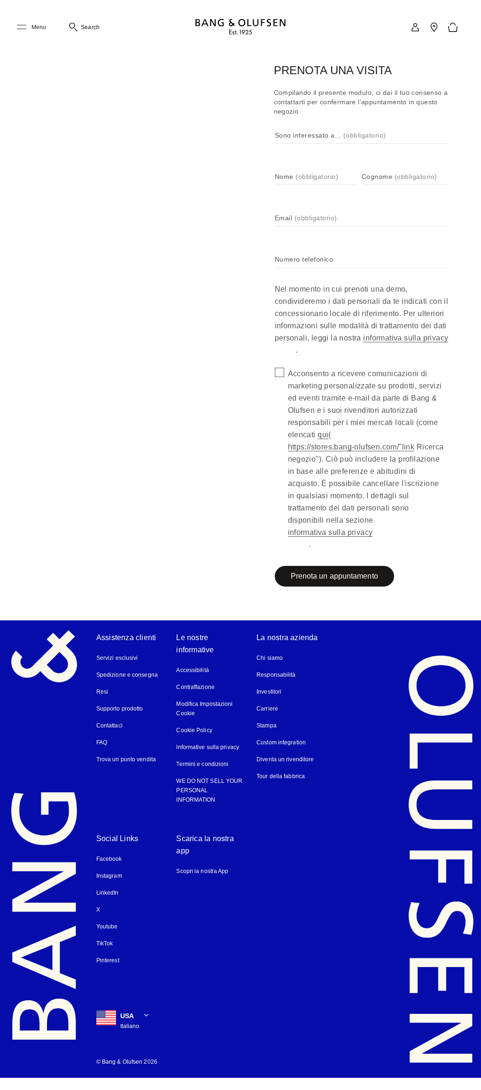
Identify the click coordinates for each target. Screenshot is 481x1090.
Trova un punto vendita (126, 759)
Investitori (268, 691)
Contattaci (109, 725)
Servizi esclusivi (117, 658)
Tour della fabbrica (280, 776)
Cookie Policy (194, 730)
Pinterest (107, 960)
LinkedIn (107, 892)
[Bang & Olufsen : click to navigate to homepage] (240, 27)
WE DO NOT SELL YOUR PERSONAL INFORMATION (209, 790)
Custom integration (281, 742)
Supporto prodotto (119, 708)
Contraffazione (195, 687)
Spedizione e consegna (127, 675)
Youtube (107, 926)
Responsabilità (275, 675)
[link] (415, 27)
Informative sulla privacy (207, 747)
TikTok (104, 943)
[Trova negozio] (434, 27)
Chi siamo (269, 658)
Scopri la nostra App (202, 871)
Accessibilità (192, 670)
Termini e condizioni (202, 764)
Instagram (109, 876)
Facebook (109, 859)
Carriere (267, 708)
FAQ (101, 742)
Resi (102, 691)
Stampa (266, 725)
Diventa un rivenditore (285, 759)
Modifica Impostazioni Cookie (204, 709)
